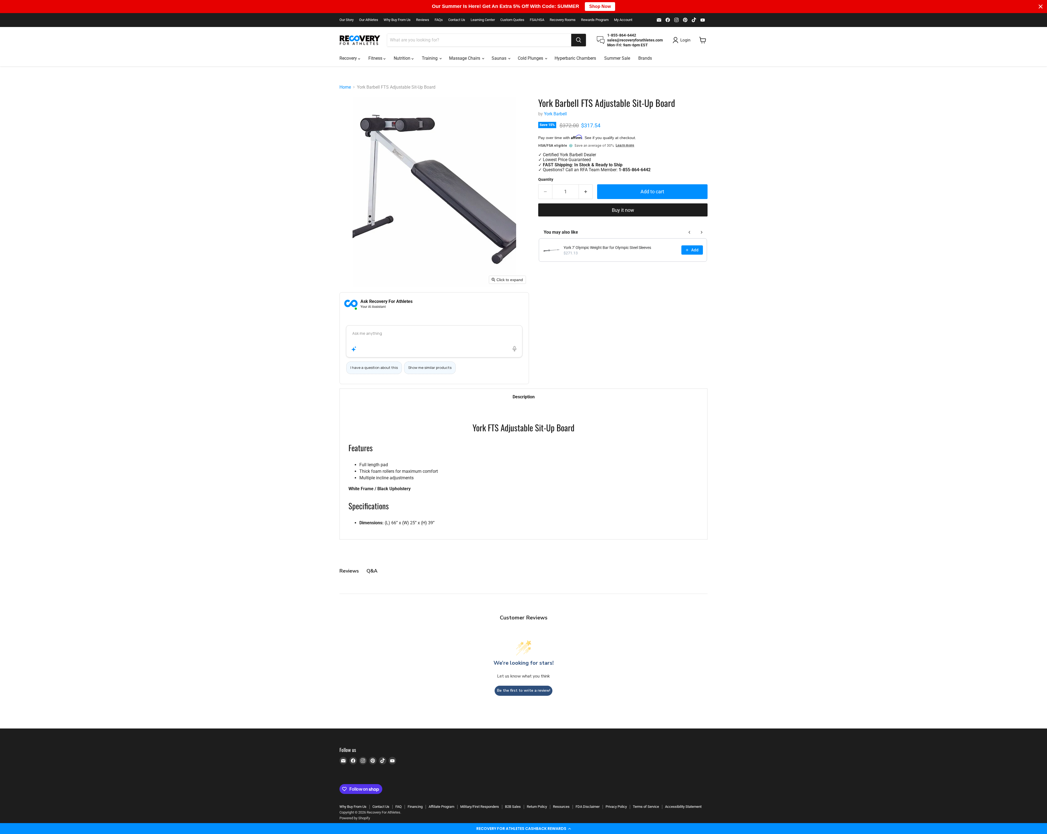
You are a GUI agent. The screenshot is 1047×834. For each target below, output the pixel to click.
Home (345, 87)
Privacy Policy (616, 807)
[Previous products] (690, 232)
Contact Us (456, 20)
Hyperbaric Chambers (575, 58)
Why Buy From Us (397, 20)
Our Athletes (368, 20)
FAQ (398, 807)
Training (430, 58)
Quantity (545, 179)
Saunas (499, 58)
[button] (523, 828)
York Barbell (555, 113)
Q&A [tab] (371, 571)
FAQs (439, 20)
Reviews (422, 20)
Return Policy (537, 807)
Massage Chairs (465, 58)
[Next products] (702, 232)
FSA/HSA (537, 20)
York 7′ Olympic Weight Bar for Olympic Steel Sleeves (607, 247)
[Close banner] (1040, 6)
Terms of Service (646, 807)
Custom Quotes (512, 20)
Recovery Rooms (563, 20)
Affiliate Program (441, 807)
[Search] (578, 40)
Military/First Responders (479, 807)
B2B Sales (513, 807)
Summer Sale (617, 58)
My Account (623, 20)
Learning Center (483, 20)
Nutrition (402, 58)
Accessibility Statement (683, 807)
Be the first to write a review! (523, 690)
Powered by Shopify (354, 818)
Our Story (346, 20)
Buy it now (623, 210)
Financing (415, 807)
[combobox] (479, 40)
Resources (561, 807)
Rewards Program (595, 20)
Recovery (348, 58)
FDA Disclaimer (588, 807)
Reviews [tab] (349, 571)
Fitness (375, 58)
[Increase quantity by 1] (586, 191)
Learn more (625, 145)
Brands (645, 58)
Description (524, 396)
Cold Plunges (531, 58)
